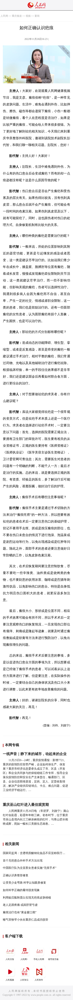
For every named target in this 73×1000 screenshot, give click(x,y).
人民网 (4, 16)
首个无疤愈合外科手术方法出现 (23, 860)
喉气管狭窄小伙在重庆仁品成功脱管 (25, 919)
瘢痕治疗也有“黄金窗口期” (19, 912)
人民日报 (9, 959)
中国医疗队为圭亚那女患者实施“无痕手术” (29, 867)
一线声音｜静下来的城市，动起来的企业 (35, 754)
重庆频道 (17, 16)
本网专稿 (12, 745)
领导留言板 (53, 959)
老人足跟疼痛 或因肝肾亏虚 (20, 904)
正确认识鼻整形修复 (15, 875)
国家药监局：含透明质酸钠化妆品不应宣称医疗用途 (35, 853)
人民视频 (9, 980)
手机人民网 (38, 959)
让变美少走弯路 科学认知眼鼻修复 (24, 882)
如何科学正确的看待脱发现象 (21, 890)
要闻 (37, 16)
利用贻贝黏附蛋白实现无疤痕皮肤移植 (27, 897)
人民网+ (24, 959)
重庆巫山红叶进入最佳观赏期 (26, 804)
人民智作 (39, 980)
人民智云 (24, 980)
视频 (28, 16)
